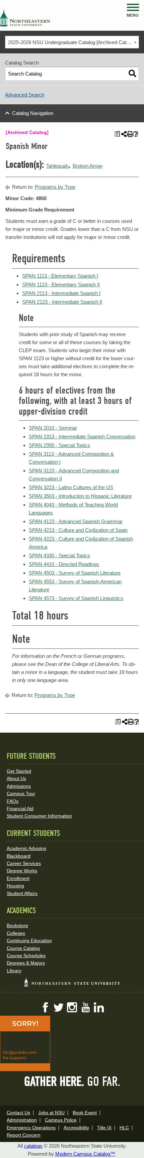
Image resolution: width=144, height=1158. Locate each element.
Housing (15, 885)
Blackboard (18, 856)
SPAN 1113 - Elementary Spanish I (60, 276)
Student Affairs (22, 893)
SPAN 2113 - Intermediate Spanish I (61, 293)
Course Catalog (23, 948)
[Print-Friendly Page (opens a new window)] (129, 134)
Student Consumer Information (39, 816)
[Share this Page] (123, 134)
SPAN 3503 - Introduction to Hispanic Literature (80, 496)
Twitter (59, 1007)
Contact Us (18, 1112)
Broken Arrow (87, 166)
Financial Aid (20, 808)
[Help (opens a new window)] (135, 134)
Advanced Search (24, 95)
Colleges (16, 933)
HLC (124, 1127)
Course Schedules (26, 955)
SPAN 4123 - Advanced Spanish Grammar (76, 521)
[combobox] (72, 42)
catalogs (33, 1146)
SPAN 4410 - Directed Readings (64, 564)
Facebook (45, 1007)
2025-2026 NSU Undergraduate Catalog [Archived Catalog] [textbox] (72, 42)
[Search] (132, 74)
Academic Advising (26, 848)
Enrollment (18, 878)
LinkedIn (99, 1007)
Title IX (104, 1127)
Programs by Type (55, 187)
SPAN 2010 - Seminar (53, 428)
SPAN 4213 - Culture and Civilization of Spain (78, 530)
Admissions (19, 786)
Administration (22, 1120)
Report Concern (24, 1135)
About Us (16, 778)
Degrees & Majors (26, 963)
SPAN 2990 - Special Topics (59, 445)
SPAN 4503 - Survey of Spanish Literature (75, 573)
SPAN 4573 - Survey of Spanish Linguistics (76, 598)
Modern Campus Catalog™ (85, 1154)
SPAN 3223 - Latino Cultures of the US (71, 487)
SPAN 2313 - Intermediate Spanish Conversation (82, 436)
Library (14, 970)
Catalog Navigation (32, 113)
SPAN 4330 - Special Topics (59, 555)
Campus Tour (21, 793)
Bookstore (17, 925)
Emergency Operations (31, 1127)
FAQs (12, 801)
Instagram (72, 1007)
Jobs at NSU (51, 1112)
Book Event (85, 1112)
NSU (25, 18)
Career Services (24, 863)
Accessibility (76, 1127)
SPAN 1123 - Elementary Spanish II (61, 284)
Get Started (19, 771)
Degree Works (22, 870)
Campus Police (61, 1120)
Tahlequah (57, 166)
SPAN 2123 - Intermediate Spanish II (62, 302)
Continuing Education (29, 940)
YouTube (85, 1007)
